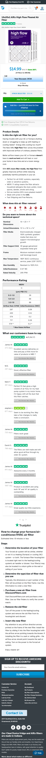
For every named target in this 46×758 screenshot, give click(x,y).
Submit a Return (7, 703)
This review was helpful (26, 358)
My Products (29, 690)
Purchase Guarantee (8, 690)
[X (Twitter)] (18, 727)
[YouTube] (29, 727)
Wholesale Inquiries (8, 695)
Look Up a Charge (7, 700)
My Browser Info (30, 700)
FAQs (3, 692)
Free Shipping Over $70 (16, 2)
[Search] (30, 8)
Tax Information (6, 705)
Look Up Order (6, 698)
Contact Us (5, 687)
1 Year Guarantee (35, 2)
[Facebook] (13, 727)
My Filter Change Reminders (33, 695)
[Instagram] (24, 727)
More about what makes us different (17, 757)
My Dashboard (29, 687)
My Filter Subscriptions (32, 692)
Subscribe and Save (31, 703)
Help (40, 753)
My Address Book (30, 698)
